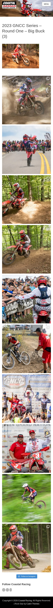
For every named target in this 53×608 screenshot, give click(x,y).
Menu (46, 4)
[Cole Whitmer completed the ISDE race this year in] (26, 199)
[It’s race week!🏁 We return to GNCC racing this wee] (26, 548)
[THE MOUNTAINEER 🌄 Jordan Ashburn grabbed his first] (26, 398)
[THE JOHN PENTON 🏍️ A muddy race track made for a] (26, 249)
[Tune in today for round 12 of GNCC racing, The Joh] (26, 299)
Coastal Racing (25, 601)
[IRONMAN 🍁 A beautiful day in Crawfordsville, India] (26, 100)
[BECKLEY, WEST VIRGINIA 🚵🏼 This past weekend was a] (26, 349)
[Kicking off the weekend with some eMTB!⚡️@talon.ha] (26, 498)
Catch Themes (32, 604)
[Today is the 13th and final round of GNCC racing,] (26, 150)
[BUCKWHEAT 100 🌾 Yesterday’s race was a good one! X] (26, 448)
